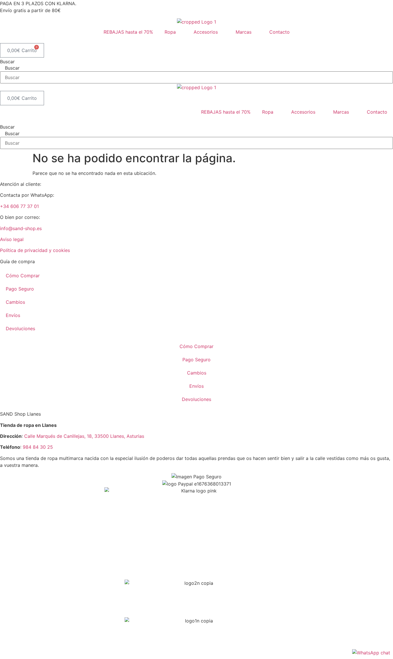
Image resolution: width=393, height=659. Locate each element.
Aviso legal (12, 239)
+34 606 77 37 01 (19, 206)
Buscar (7, 61)
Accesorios (206, 32)
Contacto (279, 32)
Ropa (170, 32)
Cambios (15, 302)
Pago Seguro (20, 289)
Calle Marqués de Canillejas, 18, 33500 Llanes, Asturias (84, 436)
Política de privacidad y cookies (35, 250)
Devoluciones (20, 328)
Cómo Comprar (23, 275)
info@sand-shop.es (21, 228)
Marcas (243, 32)
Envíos (13, 315)
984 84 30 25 (38, 447)
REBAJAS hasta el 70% (128, 32)
